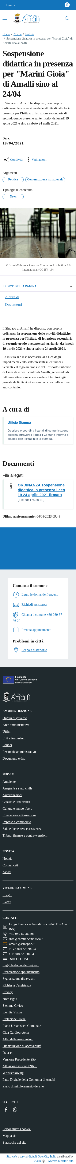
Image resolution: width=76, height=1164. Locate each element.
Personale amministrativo (19, 751)
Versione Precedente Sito (19, 1059)
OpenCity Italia (47, 1156)
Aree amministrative (16, 725)
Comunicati (10, 865)
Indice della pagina (20, 286)
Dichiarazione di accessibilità (22, 1046)
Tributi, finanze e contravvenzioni (25, 835)
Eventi (7, 902)
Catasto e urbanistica (16, 802)
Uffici (6, 731)
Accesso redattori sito (60, 1161)
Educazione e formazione (19, 815)
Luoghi (7, 895)
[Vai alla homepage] (30, 18)
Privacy (8, 992)
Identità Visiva (12, 1012)
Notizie (28, 34)
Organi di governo (15, 718)
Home (6, 34)
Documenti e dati (14, 758)
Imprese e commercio (17, 822)
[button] (11, 5)
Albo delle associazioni (18, 1039)
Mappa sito (10, 1136)
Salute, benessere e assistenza (22, 828)
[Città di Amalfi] (38, 697)
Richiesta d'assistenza (17, 985)
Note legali (10, 999)
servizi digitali (28, 1156)
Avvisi (7, 872)
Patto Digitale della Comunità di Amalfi (29, 1079)
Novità (16, 34)
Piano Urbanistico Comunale (22, 1026)
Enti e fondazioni (14, 738)
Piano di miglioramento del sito (23, 1086)
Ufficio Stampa (19, 422)
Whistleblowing (13, 1073)
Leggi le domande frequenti (21, 965)
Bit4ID (37, 1161)
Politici (7, 745)
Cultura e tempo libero (17, 808)
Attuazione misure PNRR (20, 1066)
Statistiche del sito (14, 1142)
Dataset (7, 1052)
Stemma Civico (13, 1005)
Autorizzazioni (12, 795)
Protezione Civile (14, 1019)
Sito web (11, 1156)
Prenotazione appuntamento (21, 972)
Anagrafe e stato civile (17, 788)
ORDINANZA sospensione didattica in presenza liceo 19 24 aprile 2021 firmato (41, 490)
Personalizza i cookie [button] (17, 1129)
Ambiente (9, 781)
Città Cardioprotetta (16, 1032)
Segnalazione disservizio (19, 978)
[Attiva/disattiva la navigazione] (4, 18)
